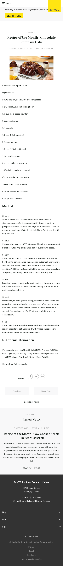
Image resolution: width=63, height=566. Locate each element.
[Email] (42, 376)
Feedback (31, 555)
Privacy (31, 547)
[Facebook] (30, 376)
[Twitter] (36, 376)
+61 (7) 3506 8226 (32, 497)
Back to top (33, 536)
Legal (31, 551)
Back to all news (31, 401)
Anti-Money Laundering (32, 559)
